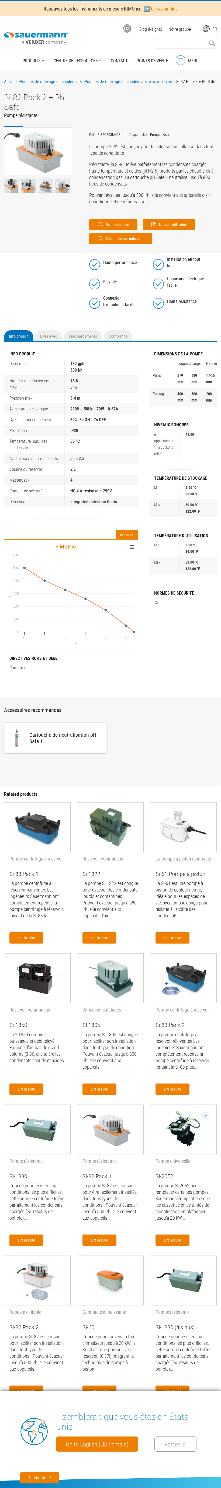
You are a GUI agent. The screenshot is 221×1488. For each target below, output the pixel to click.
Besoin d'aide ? (40, 1477)
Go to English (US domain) (97, 1444)
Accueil (10, 81)
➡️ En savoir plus (161, 8)
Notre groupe (179, 29)
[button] (38, 151)
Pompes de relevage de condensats (51, 81)
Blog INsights (150, 29)
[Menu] (180, 60)
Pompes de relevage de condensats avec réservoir (128, 81)
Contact (119, 61)
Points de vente (152, 61)
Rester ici (175, 1444)
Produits (31, 61)
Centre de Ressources (76, 61)
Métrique (127, 535)
